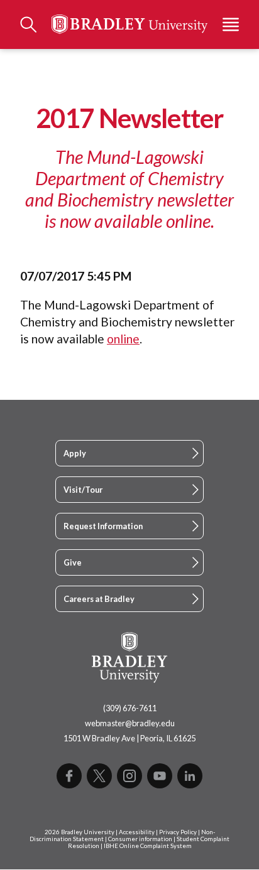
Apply (74, 453)
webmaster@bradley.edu (130, 723)
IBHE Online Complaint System (148, 845)
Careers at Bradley (99, 599)
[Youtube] (159, 775)
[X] (99, 775)
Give (72, 562)
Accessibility (137, 832)
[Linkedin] (189, 775)
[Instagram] (129, 775)
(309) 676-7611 (130, 708)
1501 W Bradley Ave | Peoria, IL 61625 (129, 738)
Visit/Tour (82, 490)
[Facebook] (69, 775)
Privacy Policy (178, 832)
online (123, 338)
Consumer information (140, 838)
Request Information (103, 526)
